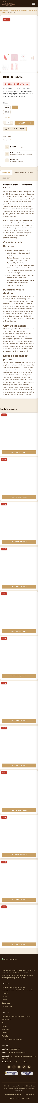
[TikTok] (24, 1067)
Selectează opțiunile (19, 452)
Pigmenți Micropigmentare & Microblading (24, 10)
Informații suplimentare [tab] (24, 173)
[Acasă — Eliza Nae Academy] (8, 3)
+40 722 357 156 (14, 1049)
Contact (4, 1000)
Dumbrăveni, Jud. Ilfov (19, 1062)
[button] (35, 18)
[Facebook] (9, 1067)
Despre (4, 996)
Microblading (6, 1029)
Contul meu (6, 1003)
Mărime (5, 103)
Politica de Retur (13, 1099)
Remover (5, 1033)
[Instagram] (14, 1067)
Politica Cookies (29, 1094)
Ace (3, 1023)
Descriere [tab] (6, 173)
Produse (5, 993)
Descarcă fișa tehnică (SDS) (16, 129)
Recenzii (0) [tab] (6, 178)
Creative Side (19, 1090)
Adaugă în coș (25, 123)
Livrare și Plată (7, 1006)
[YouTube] (19, 1067)
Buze (4, 12)
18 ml (7, 107)
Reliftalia (5, 1036)
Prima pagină (4, 10)
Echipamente (6, 1019)
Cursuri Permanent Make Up (12, 1039)
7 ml (15, 107)
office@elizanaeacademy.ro (16, 1053)
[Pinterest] (29, 1067)
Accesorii (5, 1026)
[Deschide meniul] (34, 3)
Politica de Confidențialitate (13, 1094)
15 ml (7, 112)
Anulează (7, 117)
